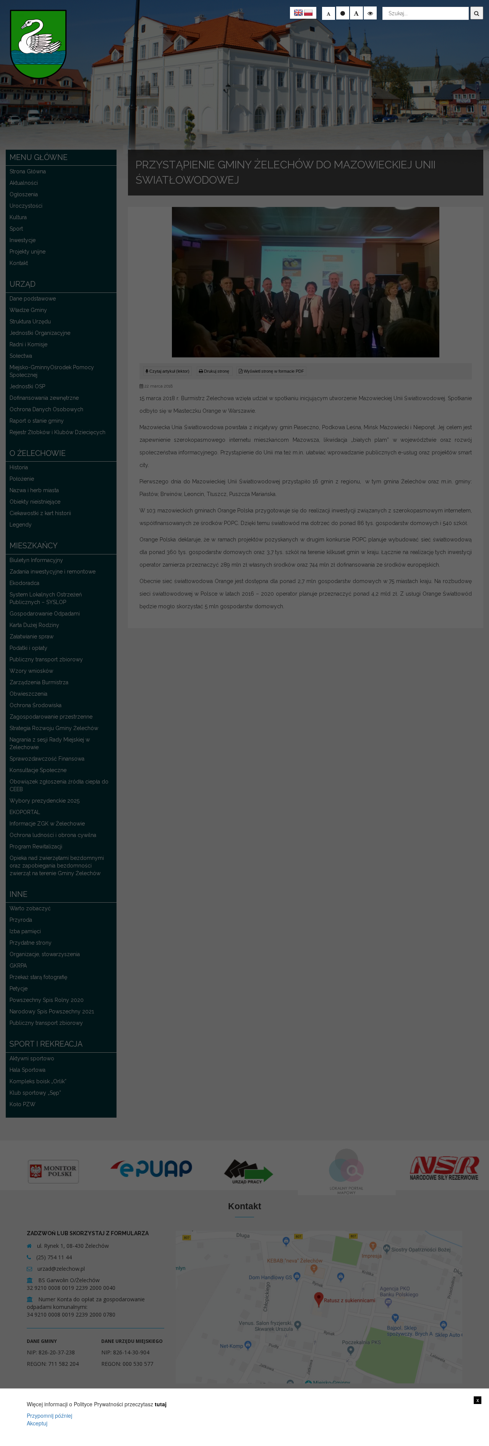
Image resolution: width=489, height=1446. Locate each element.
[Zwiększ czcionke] (356, 12)
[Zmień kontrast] (370, 12)
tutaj (161, 1404)
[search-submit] (476, 12)
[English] (298, 13)
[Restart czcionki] (342, 12)
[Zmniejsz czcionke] (328, 13)
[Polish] (308, 13)
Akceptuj (37, 1423)
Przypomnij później (49, 1415)
